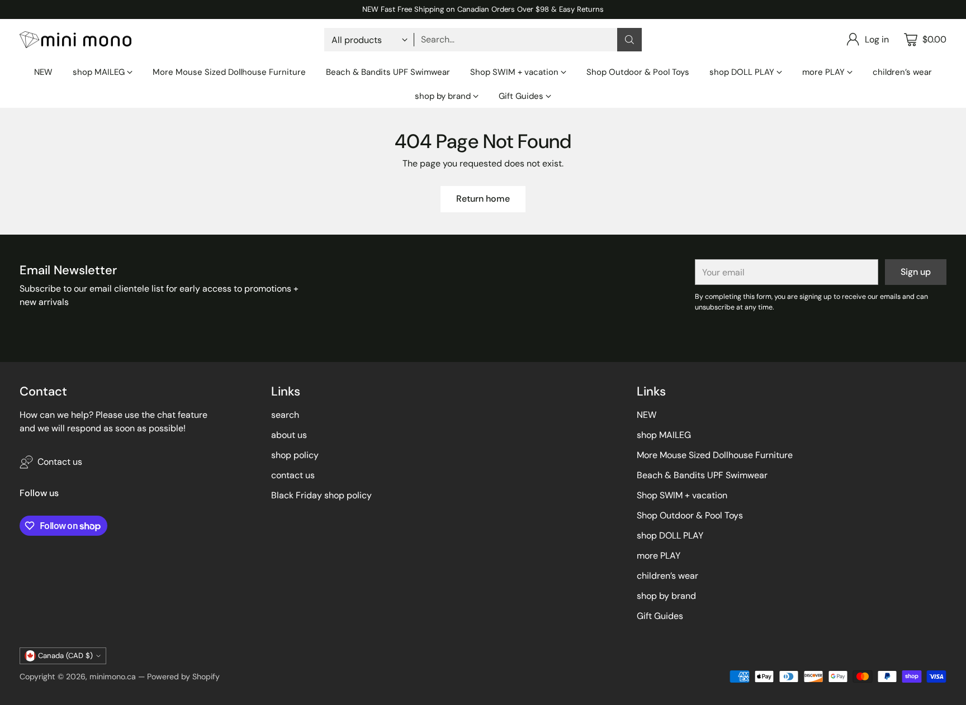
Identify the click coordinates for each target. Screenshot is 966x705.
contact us (293, 475)
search (285, 415)
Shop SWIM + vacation (682, 495)
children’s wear (667, 576)
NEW (646, 415)
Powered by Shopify (183, 676)
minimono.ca (112, 676)
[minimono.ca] (75, 40)
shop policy (295, 455)
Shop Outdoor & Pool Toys (690, 515)
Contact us (59, 462)
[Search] (629, 39)
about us (289, 435)
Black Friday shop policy (321, 495)
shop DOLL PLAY (670, 535)
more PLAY (658, 555)
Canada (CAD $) (65, 655)
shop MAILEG (664, 435)
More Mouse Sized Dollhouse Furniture (715, 455)
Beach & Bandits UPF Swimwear (702, 475)
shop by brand (666, 596)
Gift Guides (660, 616)
